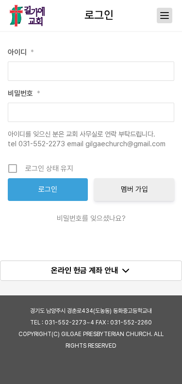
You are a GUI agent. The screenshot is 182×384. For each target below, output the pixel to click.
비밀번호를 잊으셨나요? (91, 218)
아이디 (21, 52)
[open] (164, 15)
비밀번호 (24, 93)
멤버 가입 (134, 189)
